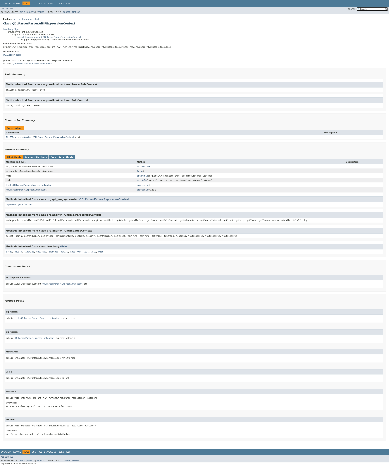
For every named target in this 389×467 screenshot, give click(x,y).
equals (18, 252)
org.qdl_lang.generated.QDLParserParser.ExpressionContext (49, 37)
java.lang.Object (12, 29)
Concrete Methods (62, 157)
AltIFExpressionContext (19, 137)
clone (9, 252)
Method (40, 12)
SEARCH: (352, 9)
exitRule (142, 180)
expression (143, 185)
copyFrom (11, 204)
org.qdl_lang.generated (26, 19)
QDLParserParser (12, 55)
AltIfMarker (143, 166)
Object (64, 246)
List (8, 185)
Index (61, 3)
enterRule (142, 176)
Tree (40, 3)
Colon (140, 171)
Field (22, 12)
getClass (41, 252)
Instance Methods (36, 157)
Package (16, 3)
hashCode (53, 252)
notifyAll (75, 252)
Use (34, 3)
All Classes (7, 8)
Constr (31, 12)
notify (64, 252)
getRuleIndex (25, 204)
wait (86, 252)
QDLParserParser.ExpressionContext (33, 63)
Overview (6, 3)
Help (67, 3)
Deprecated (50, 3)
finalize (29, 252)
